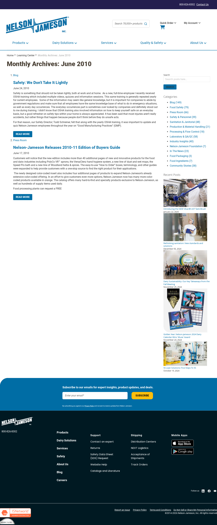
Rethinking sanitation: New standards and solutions (183, 244)
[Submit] (146, 23)
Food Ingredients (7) (181, 160)
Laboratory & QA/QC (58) (184, 136)
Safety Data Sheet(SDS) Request (101, 456)
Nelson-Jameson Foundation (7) (188, 146)
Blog (15, 75)
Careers (62, 480)
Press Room (20, 140)
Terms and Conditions (160, 510)
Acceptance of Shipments (140, 456)
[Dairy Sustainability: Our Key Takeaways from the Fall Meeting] (185, 278)
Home (10, 55)
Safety (61, 456)
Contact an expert (102, 441)
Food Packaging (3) (181, 156)
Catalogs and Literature (105, 471)
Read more (23, 134)
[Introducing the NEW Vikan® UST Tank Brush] (185, 206)
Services (62, 448)
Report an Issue (122, 510)
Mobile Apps (179, 435)
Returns (95, 448)
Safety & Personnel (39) (183, 117)
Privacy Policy (89, 406)
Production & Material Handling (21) (190, 126)
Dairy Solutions (66, 440)
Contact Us (202, 4)
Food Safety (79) (179, 107)
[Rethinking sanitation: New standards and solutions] (185, 240)
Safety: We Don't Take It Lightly (40, 82)
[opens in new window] (190, 443)
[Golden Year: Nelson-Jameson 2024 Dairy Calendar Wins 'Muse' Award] (185, 331)
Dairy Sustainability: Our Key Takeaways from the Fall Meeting (186, 283)
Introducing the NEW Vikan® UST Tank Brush (184, 208)
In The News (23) (179, 151)
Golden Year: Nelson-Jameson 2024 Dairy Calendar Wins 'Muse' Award (182, 336)
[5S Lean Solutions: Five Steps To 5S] (185, 365)
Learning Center (25, 55)
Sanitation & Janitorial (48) (185, 122)
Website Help (98, 464)
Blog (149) (176, 102)
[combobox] (131, 23)
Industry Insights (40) (182, 141)
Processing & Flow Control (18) (187, 131)
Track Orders (139, 464)
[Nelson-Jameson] (37, 25)
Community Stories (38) (183, 165)
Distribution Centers (143, 441)
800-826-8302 (9, 431)
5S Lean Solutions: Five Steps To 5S (179, 367)
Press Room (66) (179, 112)
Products (62, 432)
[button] (166, 23)
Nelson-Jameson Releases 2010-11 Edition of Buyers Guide (66, 147)
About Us (62, 464)
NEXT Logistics (139, 448)
